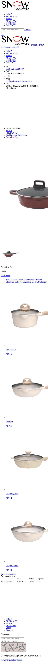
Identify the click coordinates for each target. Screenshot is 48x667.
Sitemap (9, 630)
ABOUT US (11, 21)
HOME (9, 14)
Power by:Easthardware (11, 660)
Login (8, 628)
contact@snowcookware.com (19, 81)
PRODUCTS (11, 16)
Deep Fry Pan (12, 137)
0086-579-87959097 (15, 69)
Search (27, 30)
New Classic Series (14, 280)
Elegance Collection (15, 282)
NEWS (9, 19)
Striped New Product (33, 280)
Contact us (5, 276)
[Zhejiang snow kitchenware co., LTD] (15, 10)
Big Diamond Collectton (16, 135)
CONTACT (11, 25)
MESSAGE (11, 23)
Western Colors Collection (35, 282)
